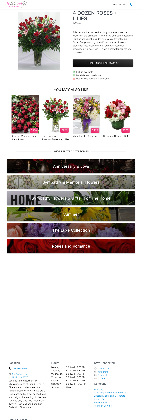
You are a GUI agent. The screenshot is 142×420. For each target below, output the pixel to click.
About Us (99, 399)
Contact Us (103, 368)
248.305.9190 (19, 368)
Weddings (99, 389)
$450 (95, 130)
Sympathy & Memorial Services (110, 392)
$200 (126, 130)
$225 (64, 130)
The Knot (102, 378)
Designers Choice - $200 (116, 136)
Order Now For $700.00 (103, 63)
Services (117, 4)
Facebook (102, 375)
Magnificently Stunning (85, 136)
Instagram (102, 371)
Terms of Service (103, 405)
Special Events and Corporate (109, 395)
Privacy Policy (101, 402)
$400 (34, 130)
